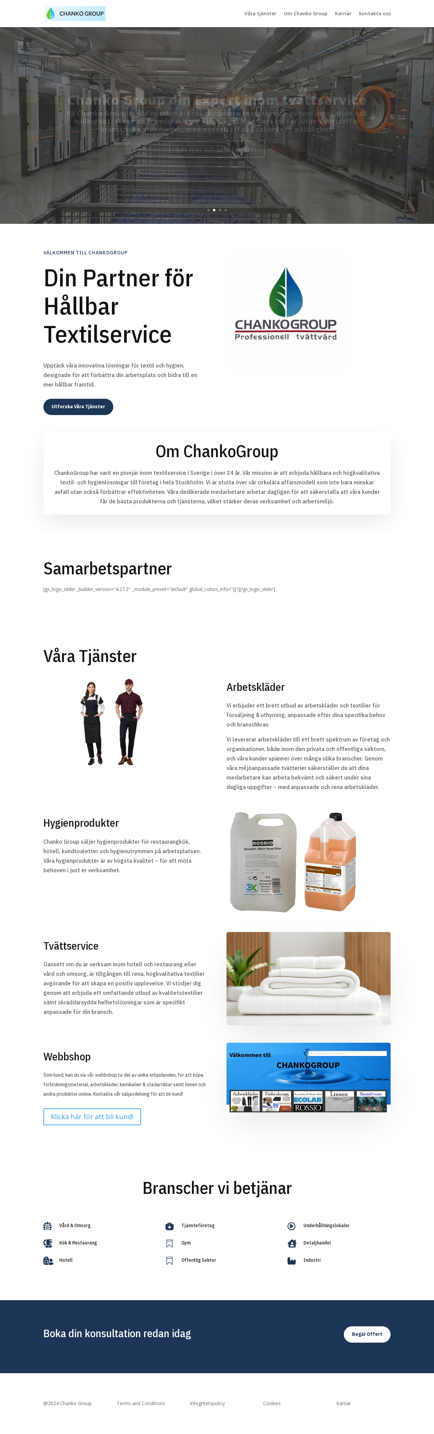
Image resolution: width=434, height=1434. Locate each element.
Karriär (343, 14)
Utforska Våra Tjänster (78, 407)
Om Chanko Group (306, 14)
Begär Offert (367, 1334)
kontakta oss (375, 14)
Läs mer (217, 153)
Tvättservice (217, 95)
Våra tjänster (260, 14)
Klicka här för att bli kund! (92, 1116)
